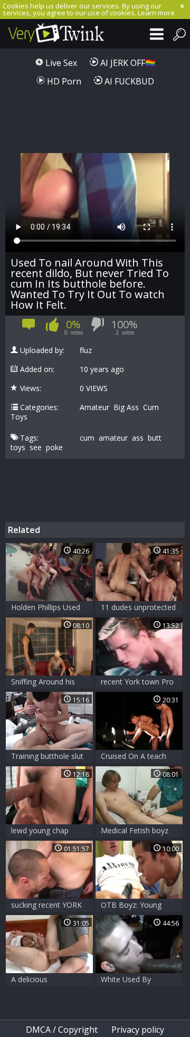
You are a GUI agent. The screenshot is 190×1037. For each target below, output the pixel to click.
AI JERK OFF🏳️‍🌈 (127, 63)
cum (87, 438)
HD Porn (63, 81)
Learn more (156, 12)
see (36, 447)
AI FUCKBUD (128, 81)
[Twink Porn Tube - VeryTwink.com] (53, 34)
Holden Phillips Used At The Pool (45, 608)
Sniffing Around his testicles (43, 683)
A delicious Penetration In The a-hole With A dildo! (47, 980)
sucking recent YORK (46, 905)
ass (138, 438)
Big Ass (126, 407)
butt (155, 438)
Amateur (94, 407)
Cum (151, 407)
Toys (19, 417)
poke (54, 447)
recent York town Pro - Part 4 (137, 683)
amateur (113, 438)
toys (18, 447)
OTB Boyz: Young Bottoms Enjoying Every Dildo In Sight (134, 906)
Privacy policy (137, 1029)
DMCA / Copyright (62, 1029)
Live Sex (60, 63)
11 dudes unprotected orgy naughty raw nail (138, 608)
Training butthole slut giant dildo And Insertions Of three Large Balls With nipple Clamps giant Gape (47, 757)
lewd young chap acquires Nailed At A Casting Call (45, 831)
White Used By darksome (126, 980)
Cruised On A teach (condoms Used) (133, 757)
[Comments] (29, 328)
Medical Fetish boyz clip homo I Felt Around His (134, 831)
